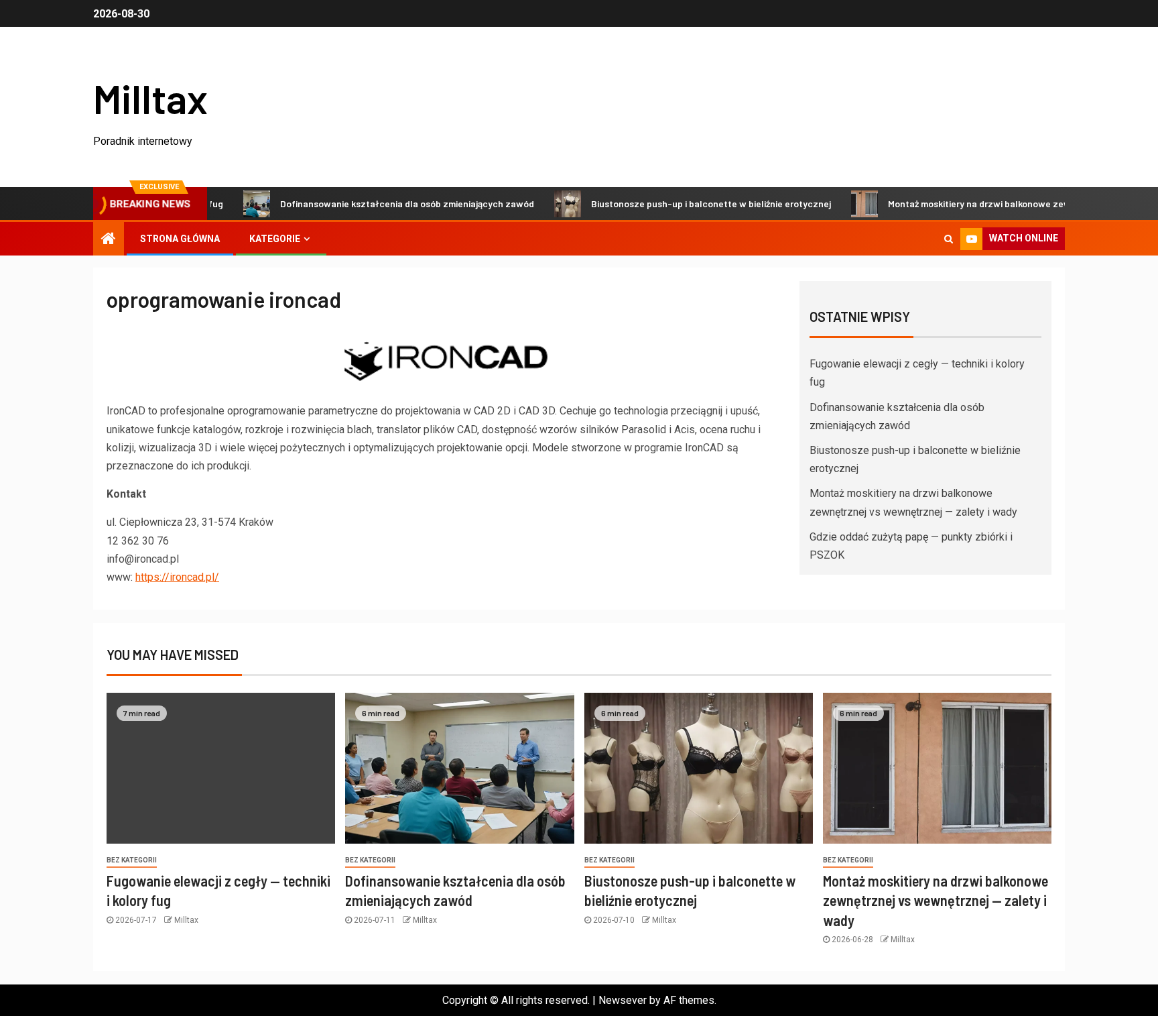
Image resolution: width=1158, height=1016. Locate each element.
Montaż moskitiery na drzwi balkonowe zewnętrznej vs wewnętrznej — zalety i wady (935, 900)
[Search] (948, 238)
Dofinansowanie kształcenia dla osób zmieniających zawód (383, 203)
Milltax (150, 98)
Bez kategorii (132, 860)
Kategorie (274, 238)
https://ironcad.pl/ (177, 577)
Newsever (622, 1000)
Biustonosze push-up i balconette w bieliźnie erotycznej (687, 203)
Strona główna (180, 238)
